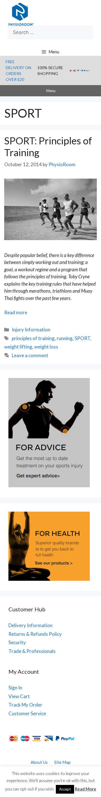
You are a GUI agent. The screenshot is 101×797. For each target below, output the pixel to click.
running (65, 338)
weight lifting (18, 347)
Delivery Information (30, 625)
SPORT (82, 338)
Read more (15, 312)
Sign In (15, 688)
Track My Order (25, 705)
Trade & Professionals (32, 651)
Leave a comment (30, 355)
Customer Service (27, 713)
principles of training (33, 338)
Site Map (62, 762)
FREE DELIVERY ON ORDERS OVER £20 (18, 70)
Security (17, 642)
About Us (39, 762)
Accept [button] (65, 789)
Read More (85, 788)
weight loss (46, 347)
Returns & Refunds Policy (35, 634)
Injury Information (31, 330)
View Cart (19, 696)
